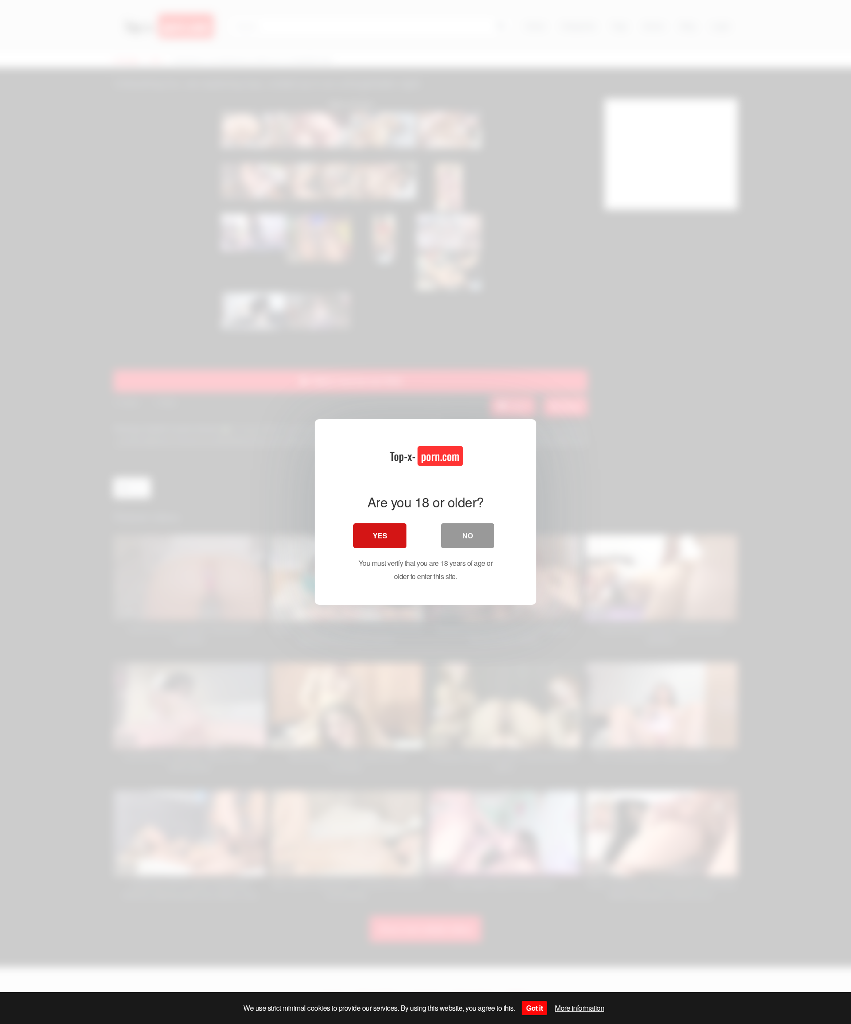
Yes (380, 535)
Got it (534, 1008)
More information (579, 1008)
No (467, 535)
